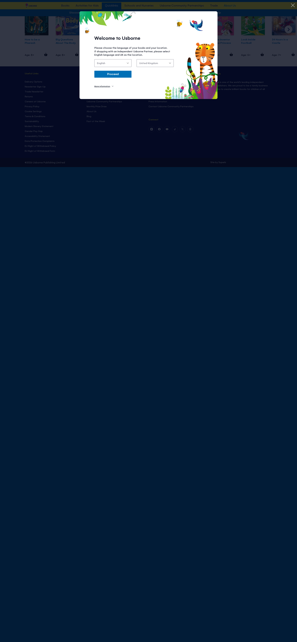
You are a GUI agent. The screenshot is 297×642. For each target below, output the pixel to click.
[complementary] (148, 321)
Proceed (113, 74)
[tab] (103, 86)
